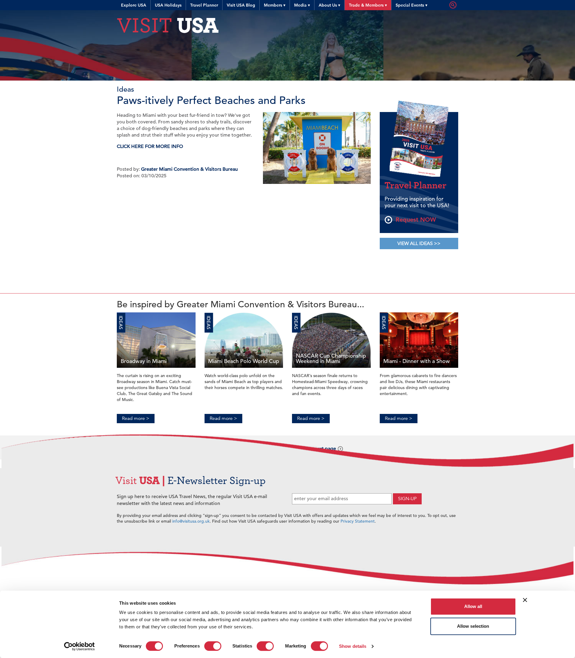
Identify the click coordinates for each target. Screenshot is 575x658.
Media (302, 5)
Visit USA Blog (241, 5)
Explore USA (133, 5)
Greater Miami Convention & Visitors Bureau (189, 169)
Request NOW (415, 219)
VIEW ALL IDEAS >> (419, 243)
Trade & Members (368, 5)
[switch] (212, 646)
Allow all (473, 606)
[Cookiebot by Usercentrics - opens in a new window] (79, 646)
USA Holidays (168, 5)
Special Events (411, 5)
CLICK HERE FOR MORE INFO (150, 146)
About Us (329, 5)
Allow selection (473, 626)
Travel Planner (204, 5)
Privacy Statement (358, 521)
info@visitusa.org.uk (191, 521)
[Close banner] (525, 600)
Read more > (135, 418)
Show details (352, 646)
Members (274, 5)
